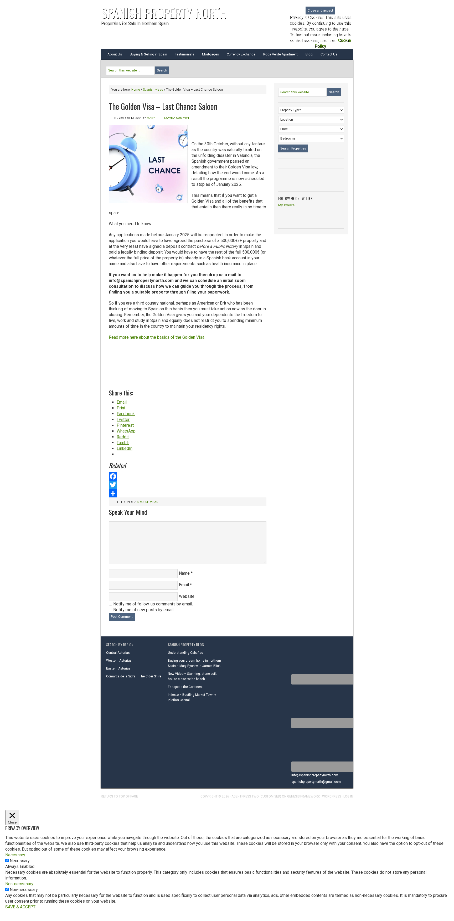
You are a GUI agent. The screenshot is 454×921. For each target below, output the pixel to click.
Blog (309, 54)
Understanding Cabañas (185, 653)
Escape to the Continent (185, 687)
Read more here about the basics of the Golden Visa (156, 337)
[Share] (187, 493)
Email (184, 584)
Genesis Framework (303, 796)
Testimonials (184, 54)
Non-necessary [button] (19, 883)
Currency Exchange (241, 54)
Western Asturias (119, 660)
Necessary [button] (15, 854)
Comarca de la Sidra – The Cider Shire (133, 676)
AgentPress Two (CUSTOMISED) (256, 796)
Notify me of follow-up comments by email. (153, 603)
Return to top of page (119, 796)
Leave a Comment (177, 118)
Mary (151, 118)
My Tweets (286, 205)
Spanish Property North (164, 12)
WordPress (331, 796)
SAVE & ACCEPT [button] (20, 906)
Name (184, 573)
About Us (114, 54)
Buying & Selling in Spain (148, 54)
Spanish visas (147, 502)
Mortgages (210, 54)
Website (186, 596)
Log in (348, 796)
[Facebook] (187, 476)
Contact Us (329, 54)
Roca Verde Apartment (280, 54)
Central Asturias (118, 653)
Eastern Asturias (118, 668)
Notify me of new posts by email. (143, 609)
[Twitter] (187, 485)
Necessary (20, 860)
